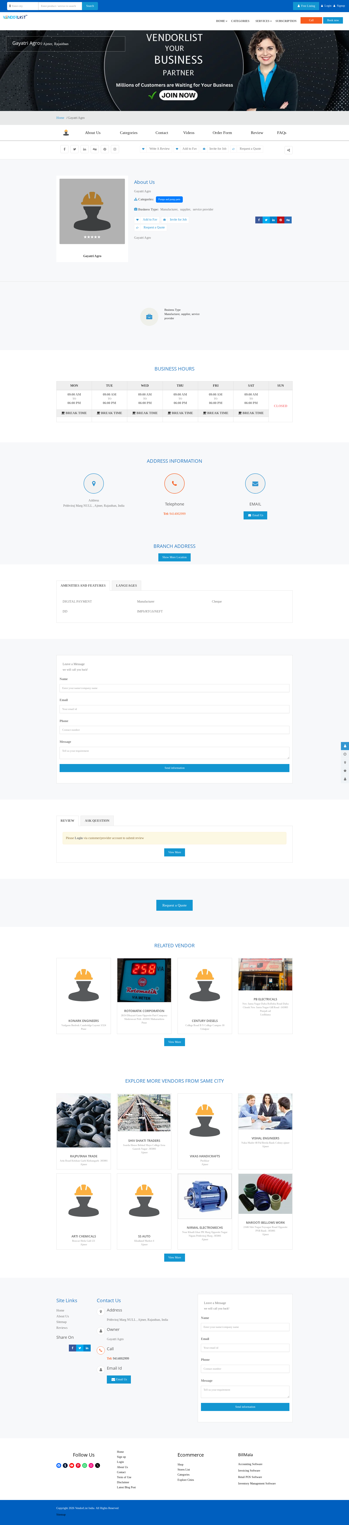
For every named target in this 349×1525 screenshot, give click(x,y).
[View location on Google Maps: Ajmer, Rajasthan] (41, 44)
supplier (185, 209)
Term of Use (124, 1477)
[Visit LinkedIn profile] (85, 149)
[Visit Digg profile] (95, 149)
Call (311, 20)
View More (174, 852)
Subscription (285, 21)
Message (65, 741)
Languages (126, 585)
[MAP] (345, 763)
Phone (64, 721)
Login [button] (328, 5)
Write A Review (159, 148)
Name (64, 679)
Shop (180, 1464)
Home (60, 117)
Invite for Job (217, 148)
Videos (188, 132)
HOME (220, 21)
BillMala (245, 1454)
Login (120, 1461)
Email (64, 700)
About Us (93, 132)
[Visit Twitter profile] (74, 149)
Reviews (61, 1327)
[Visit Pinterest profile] (105, 149)
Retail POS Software (250, 1477)
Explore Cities (186, 1479)
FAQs (281, 132)
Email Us (257, 515)
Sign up (121, 1456)
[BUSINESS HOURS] (345, 754)
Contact (162, 132)
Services (262, 21)
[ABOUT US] (345, 746)
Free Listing (307, 5)
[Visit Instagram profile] (115, 149)
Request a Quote (250, 148)
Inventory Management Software (257, 1483)
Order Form (222, 132)
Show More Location (174, 557)
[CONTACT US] (345, 779)
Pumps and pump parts (169, 199)
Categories (240, 21)
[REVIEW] (345, 771)
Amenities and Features (83, 585)
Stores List (184, 1469)
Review (257, 132)
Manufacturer (169, 209)
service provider (203, 209)
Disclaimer (123, 1482)
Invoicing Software (249, 1470)
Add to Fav (189, 148)
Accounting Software (250, 1464)
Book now (333, 20)
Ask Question (97, 820)
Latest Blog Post (126, 1487)
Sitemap (61, 1322)
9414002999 (177, 513)
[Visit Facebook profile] (64, 149)
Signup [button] (341, 5)
